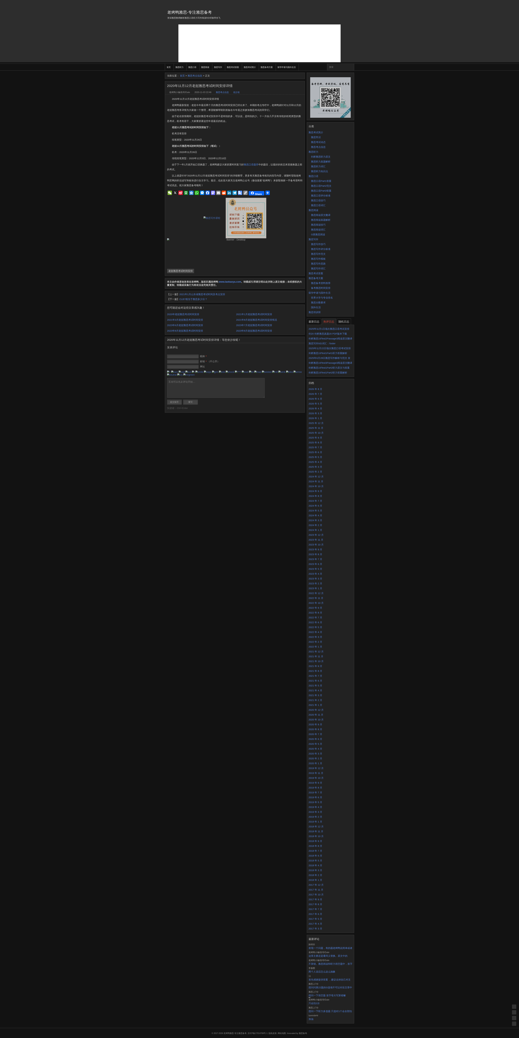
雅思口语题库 (251, 164)
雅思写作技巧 (318, 244)
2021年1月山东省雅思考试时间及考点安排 (202, 294)
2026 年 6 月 (315, 398)
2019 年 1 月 (315, 821)
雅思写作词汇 (318, 268)
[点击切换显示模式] (514, 1007)
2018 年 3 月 (315, 870)
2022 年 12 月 (316, 593)
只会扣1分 (314, 1003)
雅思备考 (303, 1033)
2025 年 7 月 (315, 447)
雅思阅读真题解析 (320, 220)
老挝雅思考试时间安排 (180, 271)
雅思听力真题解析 (320, 161)
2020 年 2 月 (315, 758)
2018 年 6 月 (315, 855)
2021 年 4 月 (315, 690)
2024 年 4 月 (315, 515)
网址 (202, 366)
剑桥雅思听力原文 (320, 156)
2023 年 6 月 (315, 564)
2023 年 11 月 (316, 539)
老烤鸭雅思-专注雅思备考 (189, 12)
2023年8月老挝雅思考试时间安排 (185, 330)
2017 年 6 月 (315, 914)
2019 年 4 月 (315, 807)
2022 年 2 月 (315, 642)
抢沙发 (236, 92)
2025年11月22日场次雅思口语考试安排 (330, 348)
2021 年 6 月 (315, 680)
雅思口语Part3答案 (321, 190)
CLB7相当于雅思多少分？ (193, 299)
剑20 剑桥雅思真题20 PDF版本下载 (328, 333)
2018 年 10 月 (316, 836)
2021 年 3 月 (315, 695)
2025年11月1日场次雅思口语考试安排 (329, 329)
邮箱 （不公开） (210, 361)
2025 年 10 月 (316, 433)
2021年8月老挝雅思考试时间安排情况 (256, 320)
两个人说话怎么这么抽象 (322, 971)
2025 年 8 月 (315, 442)
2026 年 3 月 (315, 413)
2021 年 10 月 (316, 661)
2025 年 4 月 (315, 462)
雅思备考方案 (267, 67)
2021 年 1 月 (315, 705)
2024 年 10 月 (316, 486)
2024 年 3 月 (315, 520)
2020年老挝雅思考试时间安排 (183, 314)
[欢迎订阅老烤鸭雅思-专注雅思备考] (352, 3)
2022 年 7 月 (315, 617)
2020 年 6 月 (315, 739)
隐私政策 (273, 1033)
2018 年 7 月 (315, 851)
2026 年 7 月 (315, 394)
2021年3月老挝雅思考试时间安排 (185, 320)
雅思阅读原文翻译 (320, 215)
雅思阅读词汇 (318, 229)
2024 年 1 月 (315, 530)
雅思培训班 (315, 312)
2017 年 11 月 (316, 889)
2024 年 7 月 (315, 501)
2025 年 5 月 (315, 457)
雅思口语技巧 (318, 200)
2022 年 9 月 (315, 607)
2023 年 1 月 (315, 588)
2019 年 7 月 (315, 792)
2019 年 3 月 (315, 812)
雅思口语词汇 (318, 205)
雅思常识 (316, 137)
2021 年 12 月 (316, 651)
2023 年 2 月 (315, 583)
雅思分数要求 (318, 302)
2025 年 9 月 (315, 437)
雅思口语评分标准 (320, 195)
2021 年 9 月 (315, 666)
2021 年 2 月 (315, 700)
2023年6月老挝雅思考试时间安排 (185, 325)
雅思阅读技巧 (318, 224)
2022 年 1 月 (315, 646)
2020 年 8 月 (315, 729)
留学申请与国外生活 (286, 67)
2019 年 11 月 (316, 773)
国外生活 (316, 307)
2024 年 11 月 (316, 481)
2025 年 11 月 (316, 428)
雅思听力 (179, 67)
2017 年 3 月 (315, 928)
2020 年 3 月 (315, 753)
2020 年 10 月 (316, 719)
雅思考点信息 (195, 75)
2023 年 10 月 (316, 544)
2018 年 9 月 (315, 841)
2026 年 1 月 (315, 418)
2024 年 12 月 (316, 476)
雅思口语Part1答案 (321, 181)
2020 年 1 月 (315, 763)
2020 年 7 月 (315, 734)
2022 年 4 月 (315, 632)
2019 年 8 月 (315, 787)
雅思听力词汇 (318, 166)
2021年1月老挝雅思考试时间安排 (254, 314)
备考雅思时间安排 (320, 288)
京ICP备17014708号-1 (257, 1033)
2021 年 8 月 (315, 671)
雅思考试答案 (233, 67)
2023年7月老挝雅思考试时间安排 (254, 325)
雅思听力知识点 (319, 171)
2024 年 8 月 (315, 496)
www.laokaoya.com (230, 281)
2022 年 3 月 (315, 637)
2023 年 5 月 (315, 569)
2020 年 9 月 (315, 724)
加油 (311, 1019)
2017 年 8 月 (315, 904)
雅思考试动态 (318, 142)
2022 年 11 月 (316, 598)
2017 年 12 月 (316, 885)
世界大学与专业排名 (322, 297)
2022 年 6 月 (315, 622)
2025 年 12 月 (316, 423)
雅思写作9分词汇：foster (322, 343)
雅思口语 (192, 67)
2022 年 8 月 (315, 612)
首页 (169, 67)
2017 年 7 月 (315, 909)
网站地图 (282, 1033)
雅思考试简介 (250, 67)
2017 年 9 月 (315, 899)
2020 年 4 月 (315, 748)
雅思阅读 (205, 67)
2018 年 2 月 (315, 875)
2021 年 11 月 (316, 656)
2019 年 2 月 (315, 816)
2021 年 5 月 (315, 685)
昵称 (203, 356)
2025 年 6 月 (315, 452)
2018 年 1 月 (315, 880)
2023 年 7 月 (315, 559)
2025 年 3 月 (315, 467)
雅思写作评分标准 (320, 249)
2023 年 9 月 (315, 549)
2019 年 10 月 (316, 778)
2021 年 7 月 (315, 676)
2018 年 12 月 (316, 826)
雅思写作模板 (318, 258)
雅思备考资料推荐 (320, 283)
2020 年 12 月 (316, 710)
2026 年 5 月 (315, 403)
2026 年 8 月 (315, 389)
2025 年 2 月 (315, 471)
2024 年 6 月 (315, 505)
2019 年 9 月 (315, 782)
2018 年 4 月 (315, 865)
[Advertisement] (259, 43)
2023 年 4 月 (315, 573)
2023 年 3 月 (315, 578)
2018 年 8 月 (315, 846)
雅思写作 (218, 67)
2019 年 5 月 (315, 802)
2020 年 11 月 (316, 714)
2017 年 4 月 (315, 923)
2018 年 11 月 (316, 831)
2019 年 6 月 (315, 797)
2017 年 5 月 (315, 919)
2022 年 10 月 (316, 603)
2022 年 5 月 (315, 627)
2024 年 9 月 (315, 491)
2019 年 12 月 (316, 768)
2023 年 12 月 (316, 535)
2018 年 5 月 (315, 860)
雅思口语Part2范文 (321, 186)
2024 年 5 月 (315, 510)
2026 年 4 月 (315, 408)
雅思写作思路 (318, 263)
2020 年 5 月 (315, 744)
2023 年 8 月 (315, 554)
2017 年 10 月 (316, 894)
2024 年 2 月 (315, 525)
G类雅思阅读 (318, 234)
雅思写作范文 (318, 254)
